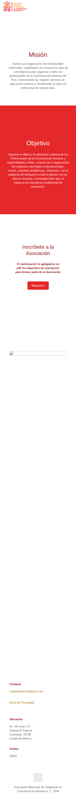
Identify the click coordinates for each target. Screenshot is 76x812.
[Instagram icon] (40, 797)
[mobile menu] (70, 6)
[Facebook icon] (35, 797)
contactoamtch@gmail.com (26, 691)
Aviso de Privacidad (22, 702)
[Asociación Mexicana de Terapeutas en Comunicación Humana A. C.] (15, 6)
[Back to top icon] (38, 777)
